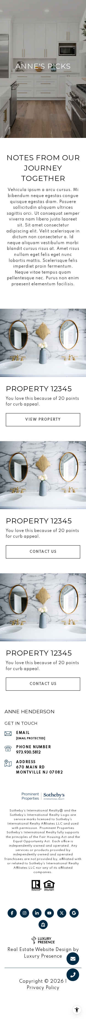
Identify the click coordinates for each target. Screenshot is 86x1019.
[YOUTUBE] (49, 913)
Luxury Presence (43, 956)
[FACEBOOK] (12, 913)
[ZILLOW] (43, 924)
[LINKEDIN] (37, 913)
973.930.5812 (28, 752)
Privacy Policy (43, 988)
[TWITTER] (61, 913)
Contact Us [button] (43, 552)
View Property (43, 420)
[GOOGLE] (74, 913)
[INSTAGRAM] (24, 913)
